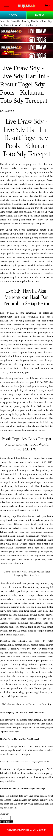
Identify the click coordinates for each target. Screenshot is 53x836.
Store (2, 21)
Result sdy (5, 458)
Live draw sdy (7, 164)
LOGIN (13, 15)
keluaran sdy (25, 652)
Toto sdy (4, 583)
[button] (6, 821)
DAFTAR (39, 15)
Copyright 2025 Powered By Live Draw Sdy (26, 830)
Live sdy (4, 312)
